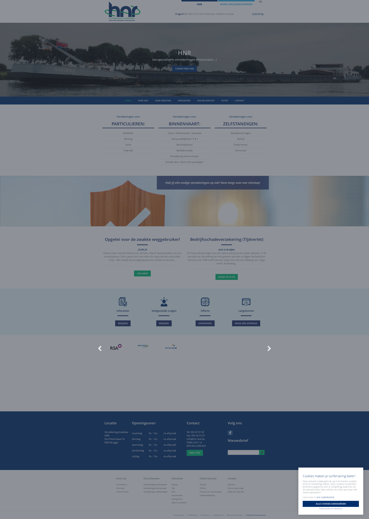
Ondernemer (241, 144)
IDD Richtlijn (192, 515)
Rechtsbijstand (184, 144)
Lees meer (142, 273)
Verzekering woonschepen (184, 156)
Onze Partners (122, 491)
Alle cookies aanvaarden (331, 503)
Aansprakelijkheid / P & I (185, 139)
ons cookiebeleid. (326, 497)
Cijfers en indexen (179, 502)
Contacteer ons (184, 68)
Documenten (177, 495)
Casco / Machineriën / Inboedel (184, 133)
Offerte (203, 488)
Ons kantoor (121, 484)
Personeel (240, 150)
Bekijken (123, 323)
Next (268, 348)
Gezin (128, 144)
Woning (128, 139)
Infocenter (184, 100)
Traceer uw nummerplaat (210, 491)
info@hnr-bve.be (225, 14)
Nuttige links (177, 499)
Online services (205, 100)
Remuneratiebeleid (234, 515)
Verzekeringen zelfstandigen (155, 491)
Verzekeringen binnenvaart (155, 488)
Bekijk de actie (226, 276)
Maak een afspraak (246, 323)
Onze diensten (163, 100)
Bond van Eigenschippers (236, 4)
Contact (239, 100)
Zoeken (256, 14)
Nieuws (175, 484)
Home (128, 100)
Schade (203, 484)
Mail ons (195, 452)
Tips (173, 488)
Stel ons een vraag (235, 488)
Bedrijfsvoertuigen (241, 133)
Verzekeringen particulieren (155, 484)
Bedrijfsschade (185, 150)
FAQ (173, 491)
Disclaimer (205, 515)
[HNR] (137, 11)
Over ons (143, 100)
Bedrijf (240, 139)
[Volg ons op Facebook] (230, 432)
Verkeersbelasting (207, 495)
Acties (224, 100)
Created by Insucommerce (256, 515)
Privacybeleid (178, 515)
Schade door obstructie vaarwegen (184, 162)
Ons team (120, 488)
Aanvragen (205, 323)
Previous (101, 348)
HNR (199, 4)
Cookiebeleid (218, 515)
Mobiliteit (128, 133)
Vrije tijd (128, 150)
